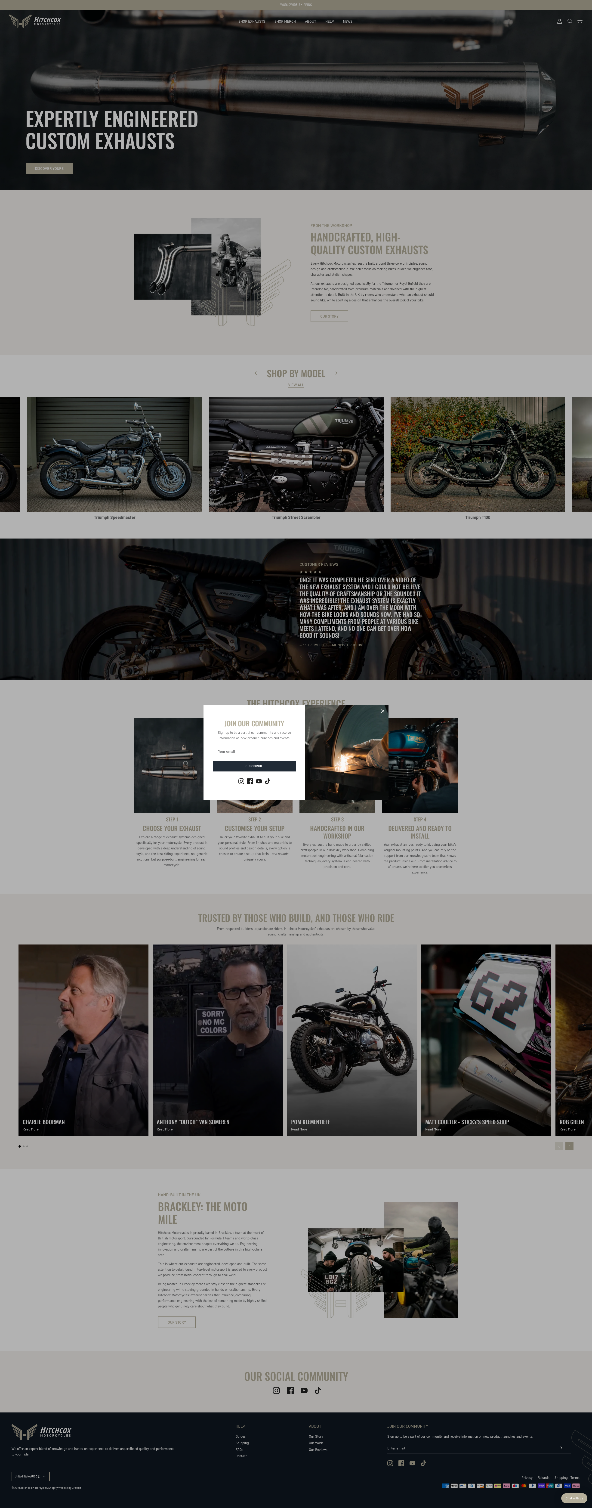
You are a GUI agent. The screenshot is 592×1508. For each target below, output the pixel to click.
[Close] (383, 711)
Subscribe (254, 766)
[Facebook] (250, 781)
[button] (574, 1498)
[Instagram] (241, 781)
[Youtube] (259, 781)
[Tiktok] (268, 781)
